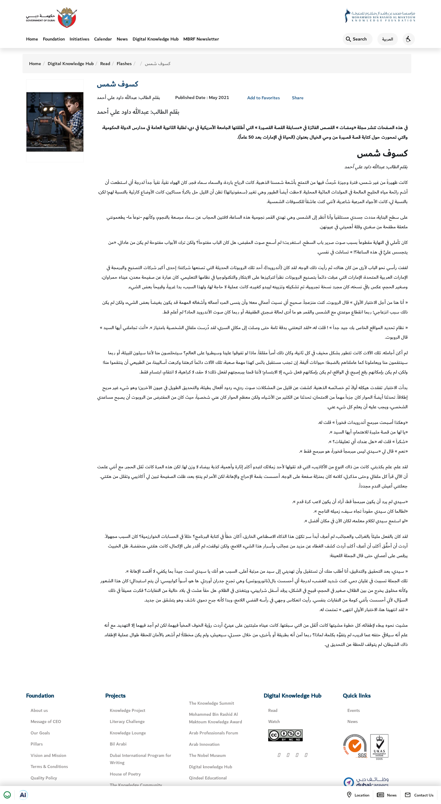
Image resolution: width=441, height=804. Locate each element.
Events (353, 710)
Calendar (103, 39)
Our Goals (40, 733)
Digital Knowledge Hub (155, 39)
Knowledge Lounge (128, 733)
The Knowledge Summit (211, 703)
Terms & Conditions (49, 766)
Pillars (37, 744)
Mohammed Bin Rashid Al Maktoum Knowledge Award (215, 718)
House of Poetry (125, 774)
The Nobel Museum (207, 755)
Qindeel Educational (208, 778)
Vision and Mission (48, 755)
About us (39, 710)
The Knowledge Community (136, 785)
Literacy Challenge (127, 721)
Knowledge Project (127, 710)
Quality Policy (44, 778)
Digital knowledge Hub (210, 767)
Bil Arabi (118, 744)
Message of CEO (46, 721)
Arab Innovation (204, 744)
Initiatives (79, 39)
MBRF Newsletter (201, 39)
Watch (274, 721)
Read (105, 64)
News (122, 39)
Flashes (124, 64)
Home (32, 39)
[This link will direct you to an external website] (51, 17)
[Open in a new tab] (23, 795)
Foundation (54, 39)
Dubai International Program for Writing (140, 759)
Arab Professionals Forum (213, 733)
